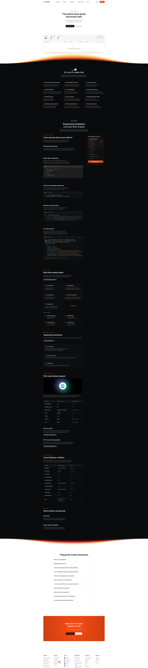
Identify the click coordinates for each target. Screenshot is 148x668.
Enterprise (98, 659)
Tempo (67, 665)
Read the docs (95, 164)
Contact (97, 657)
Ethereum (68, 660)
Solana (67, 657)
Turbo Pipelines (57, 657)
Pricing (55, 665)
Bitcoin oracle (77, 657)
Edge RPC (56, 660)
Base (67, 666)
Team (97, 662)
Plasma (67, 663)
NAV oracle (77, 660)
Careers (97, 663)
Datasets (55, 663)
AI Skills (86, 662)
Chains (65, 655)
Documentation (88, 657)
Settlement (45, 663)
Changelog (87, 666)
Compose (57, 662)
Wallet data (45, 660)
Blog (86, 665)
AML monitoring (46, 659)
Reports (86, 660)
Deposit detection (47, 662)
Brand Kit (97, 660)
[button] (74, 560)
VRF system (77, 659)
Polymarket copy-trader (78, 664)
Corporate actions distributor (78, 667)
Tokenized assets (46, 666)
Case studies (87, 659)
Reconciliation (46, 665)
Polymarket (68, 659)
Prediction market (78, 662)
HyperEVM (68, 662)
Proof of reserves (46, 657)
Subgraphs (56, 659)
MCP (86, 663)
